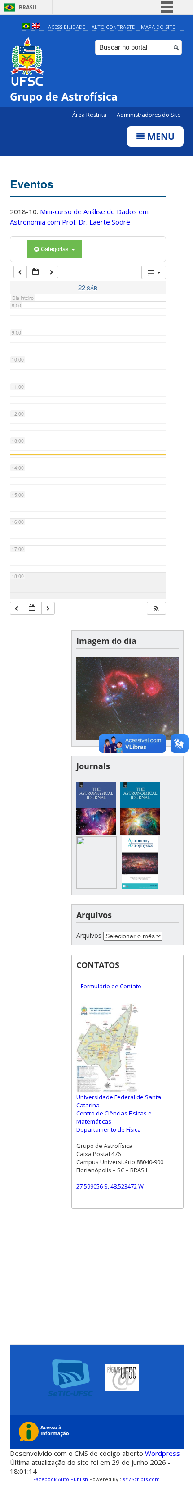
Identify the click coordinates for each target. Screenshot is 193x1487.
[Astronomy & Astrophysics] (140, 886)
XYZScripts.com (141, 1479)
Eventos (31, 184)
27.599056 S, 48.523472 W (110, 1186)
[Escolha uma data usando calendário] (35, 272)
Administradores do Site (149, 115)
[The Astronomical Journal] (140, 832)
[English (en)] (36, 26)
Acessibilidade (66, 26)
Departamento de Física (108, 1129)
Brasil (28, 7)
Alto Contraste (113, 26)
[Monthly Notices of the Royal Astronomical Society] (96, 886)
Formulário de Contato (111, 986)
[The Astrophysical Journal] (96, 832)
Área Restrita (90, 115)
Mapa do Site (158, 26)
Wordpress (162, 1453)
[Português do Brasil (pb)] (26, 26)
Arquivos (88, 935)
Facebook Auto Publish (60, 1479)
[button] (156, 608)
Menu (160, 136)
